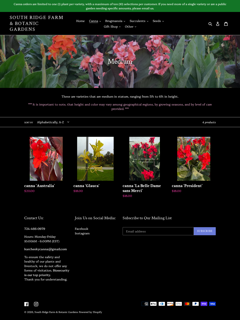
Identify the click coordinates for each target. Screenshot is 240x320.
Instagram (82, 233)
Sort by (28, 122)
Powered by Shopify (90, 312)
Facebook (81, 228)
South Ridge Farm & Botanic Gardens (37, 23)
